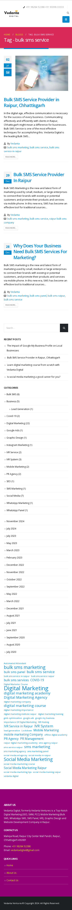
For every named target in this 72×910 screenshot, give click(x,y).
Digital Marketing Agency (25, 697)
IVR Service (12, 452)
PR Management (32, 739)
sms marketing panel (37, 751)
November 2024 (15, 521)
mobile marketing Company (23, 734)
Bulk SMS (11, 394)
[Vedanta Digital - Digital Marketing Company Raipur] (11, 13)
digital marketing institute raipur (20, 714)
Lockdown (27, 730)
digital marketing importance (18, 710)
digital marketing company (17, 701)
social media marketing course (19, 764)
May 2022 (12, 594)
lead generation (12, 730)
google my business (44, 718)
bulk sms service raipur (42, 676)
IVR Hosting (43, 722)
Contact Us (12, 880)
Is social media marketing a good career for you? (33, 376)
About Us (12, 872)
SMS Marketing (14, 488)
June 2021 (12, 630)
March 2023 (13, 550)
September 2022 (16, 586)
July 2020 (11, 652)
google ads (28, 718)
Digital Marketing (16, 423)
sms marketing (37, 747)
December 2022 (15, 565)
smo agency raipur (48, 743)
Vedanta (15, 143)
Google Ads (13, 430)
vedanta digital (11, 776)
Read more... (10, 157)
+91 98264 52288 (35, 6)
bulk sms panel (38, 295)
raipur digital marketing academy (20, 743)
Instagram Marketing (18, 445)
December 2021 (15, 608)
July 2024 (11, 528)
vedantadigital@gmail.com (25, 850)
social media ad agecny (15, 755)
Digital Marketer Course (16, 684)
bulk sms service (39, 147)
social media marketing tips (17, 772)
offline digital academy (55, 734)
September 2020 (16, 637)
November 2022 (15, 572)
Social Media (13, 495)
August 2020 (13, 644)
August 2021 (13, 615)
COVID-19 (37, 680)
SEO (9, 481)
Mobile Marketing (16, 466)
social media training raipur (47, 772)
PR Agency (12, 474)
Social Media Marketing (28, 759)
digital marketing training (50, 714)
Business (11, 401)
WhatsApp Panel (15, 510)
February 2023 (14, 557)
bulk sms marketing (18, 147)
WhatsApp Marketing (18, 503)
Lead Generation (20, 409)
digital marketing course (25, 706)
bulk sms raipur (56, 295)
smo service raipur (13, 747)
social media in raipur (40, 755)
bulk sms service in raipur (17, 676)
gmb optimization (13, 718)
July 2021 (11, 623)
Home (10, 865)
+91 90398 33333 (54, 6)
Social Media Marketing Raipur (25, 768)
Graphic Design (15, 437)
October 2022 (14, 579)
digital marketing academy (27, 693)
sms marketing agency (15, 751)
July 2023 (11, 536)
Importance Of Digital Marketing (20, 722)
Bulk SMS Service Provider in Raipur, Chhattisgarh (31, 102)
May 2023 (12, 543)
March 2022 (13, 601)
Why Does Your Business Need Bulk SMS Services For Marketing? (40, 251)
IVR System (12, 459)
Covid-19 (11, 416)
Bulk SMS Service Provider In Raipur (38, 177)
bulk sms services (16, 680)
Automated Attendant (15, 663)
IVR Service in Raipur (18, 726)
